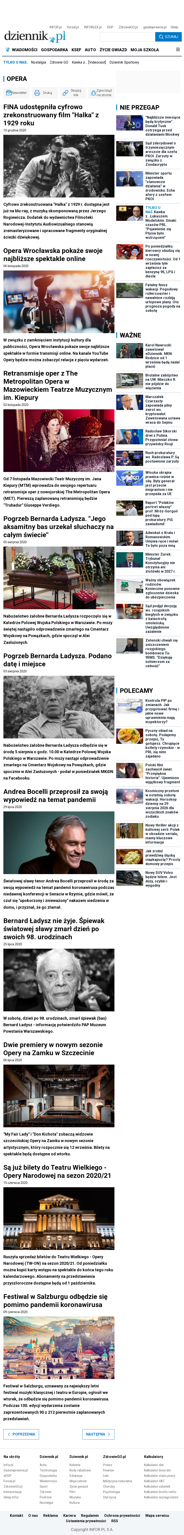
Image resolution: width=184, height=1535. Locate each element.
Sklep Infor (11, 1497)
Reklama (50, 1515)
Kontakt (16, 1515)
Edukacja (76, 1475)
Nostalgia (38, 62)
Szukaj (171, 37)
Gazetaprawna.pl (16, 1470)
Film (72, 1492)
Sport (44, 1486)
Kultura (75, 1502)
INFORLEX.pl (93, 27)
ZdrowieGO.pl (128, 27)
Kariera (69, 1515)
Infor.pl (8, 1465)
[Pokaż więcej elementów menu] (178, 50)
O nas (33, 1515)
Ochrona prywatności (122, 1515)
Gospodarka (48, 1475)
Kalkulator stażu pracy (159, 1475)
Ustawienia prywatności (86, 1521)
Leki (106, 1475)
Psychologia (111, 1492)
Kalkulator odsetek (157, 1486)
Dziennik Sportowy (124, 62)
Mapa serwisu (157, 1515)
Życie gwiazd (79, 1486)
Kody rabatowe (80, 1470)
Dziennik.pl (49, 1457)
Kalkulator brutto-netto (160, 1492)
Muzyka (75, 1497)
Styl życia (109, 1497)
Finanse (108, 1470)
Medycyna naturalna (117, 1481)
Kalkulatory (153, 1457)
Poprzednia (24, 1434)
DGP (110, 27)
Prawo (107, 1465)
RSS (114, 1521)
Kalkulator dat (154, 1465)
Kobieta (75, 1465)
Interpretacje (13, 1492)
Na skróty (12, 1457)
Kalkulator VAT (154, 1481)
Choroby (109, 1486)
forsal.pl (73, 27)
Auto (43, 1465)
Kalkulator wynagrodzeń (161, 1497)
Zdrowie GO (59, 62)
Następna (95, 1434)
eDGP (7, 1475)
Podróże (46, 1497)
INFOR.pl (56, 27)
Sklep (174, 27)
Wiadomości (48, 1481)
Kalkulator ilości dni (157, 1470)
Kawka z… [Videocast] (89, 62)
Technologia (48, 1470)
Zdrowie (45, 1492)
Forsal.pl (9, 1481)
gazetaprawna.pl (154, 27)
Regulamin (90, 1515)
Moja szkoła (78, 1481)
